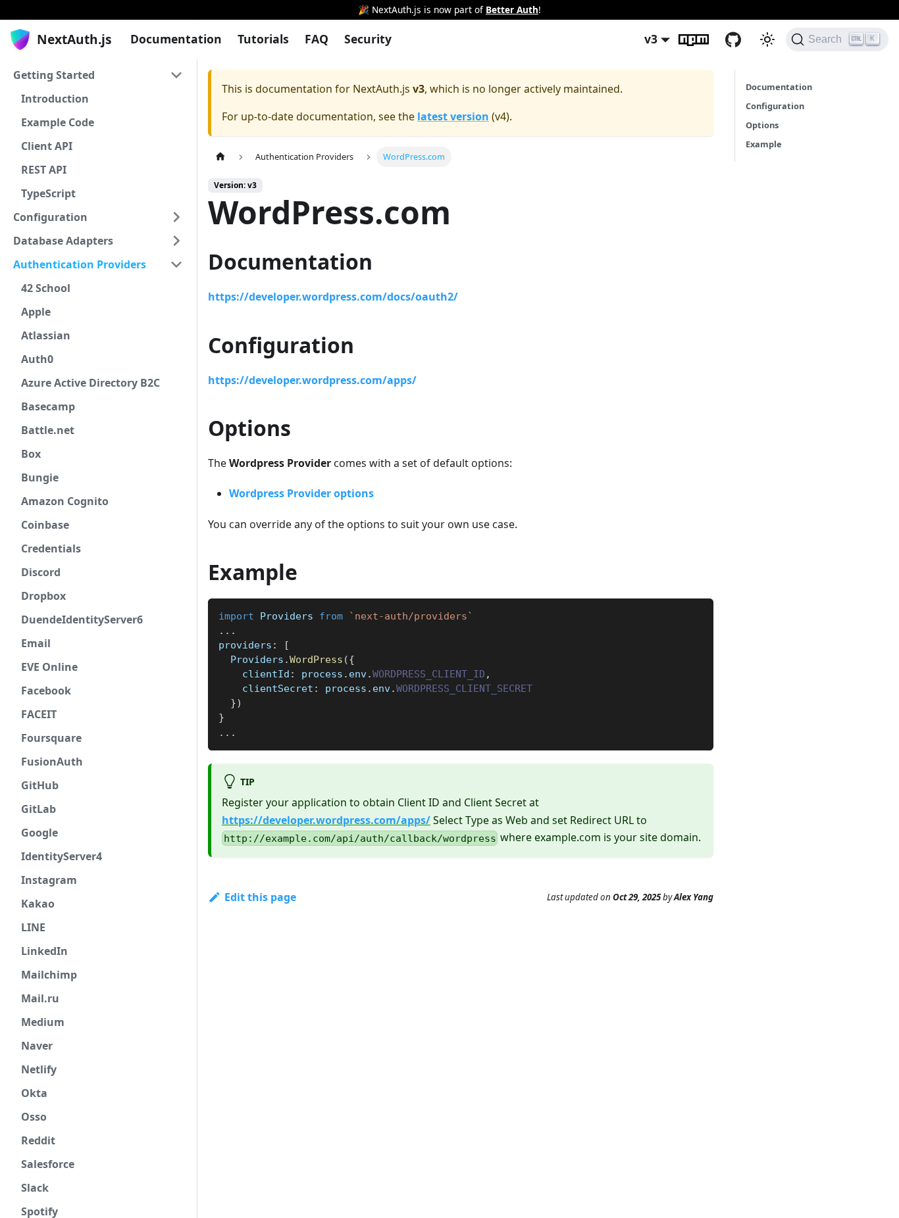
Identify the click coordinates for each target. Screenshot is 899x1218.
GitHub (741, 39)
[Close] (882, 10)
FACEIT (39, 714)
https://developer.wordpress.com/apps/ (312, 380)
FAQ (316, 39)
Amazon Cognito (65, 501)
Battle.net (47, 430)
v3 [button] (650, 39)
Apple (36, 311)
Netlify (39, 1069)
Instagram (49, 880)
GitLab (38, 809)
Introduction (55, 98)
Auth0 (37, 359)
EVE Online (49, 667)
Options (762, 125)
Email (36, 643)
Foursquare (51, 738)
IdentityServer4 (61, 856)
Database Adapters (63, 240)
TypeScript (48, 193)
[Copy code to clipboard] (697, 614)
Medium (42, 1022)
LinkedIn (44, 951)
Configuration (50, 217)
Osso (34, 1116)
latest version (453, 116)
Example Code (57, 122)
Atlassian (45, 335)
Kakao (38, 903)
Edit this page (260, 897)
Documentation (176, 39)
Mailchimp (49, 974)
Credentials (51, 548)
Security (368, 39)
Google (39, 832)
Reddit (38, 1140)
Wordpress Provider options (301, 493)
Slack (35, 1188)
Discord (41, 572)
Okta (34, 1093)
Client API (46, 146)
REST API (43, 169)
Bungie (40, 477)
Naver (37, 1045)
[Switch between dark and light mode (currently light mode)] (767, 39)
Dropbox (43, 596)
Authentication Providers (79, 264)
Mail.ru (40, 998)
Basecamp (48, 406)
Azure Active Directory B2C (90, 383)
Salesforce (47, 1164)
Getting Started (54, 75)
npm (701, 39)
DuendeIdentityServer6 (82, 619)
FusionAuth (52, 761)
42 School (45, 288)
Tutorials (263, 39)
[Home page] (220, 157)
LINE (33, 927)
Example (764, 144)
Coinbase (45, 525)
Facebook (46, 690)
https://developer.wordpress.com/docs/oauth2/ (333, 296)
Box (31, 454)
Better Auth (512, 9)
